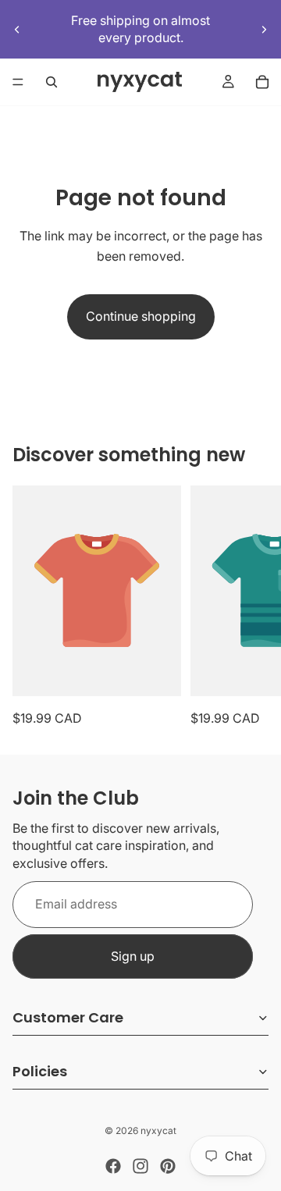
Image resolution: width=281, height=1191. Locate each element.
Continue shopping (141, 316)
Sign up (133, 956)
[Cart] (262, 82)
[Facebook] (113, 1166)
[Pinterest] (167, 1166)
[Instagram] (140, 1166)
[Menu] (18, 82)
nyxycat (158, 1130)
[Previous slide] (17, 29)
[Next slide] (264, 29)
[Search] (51, 82)
